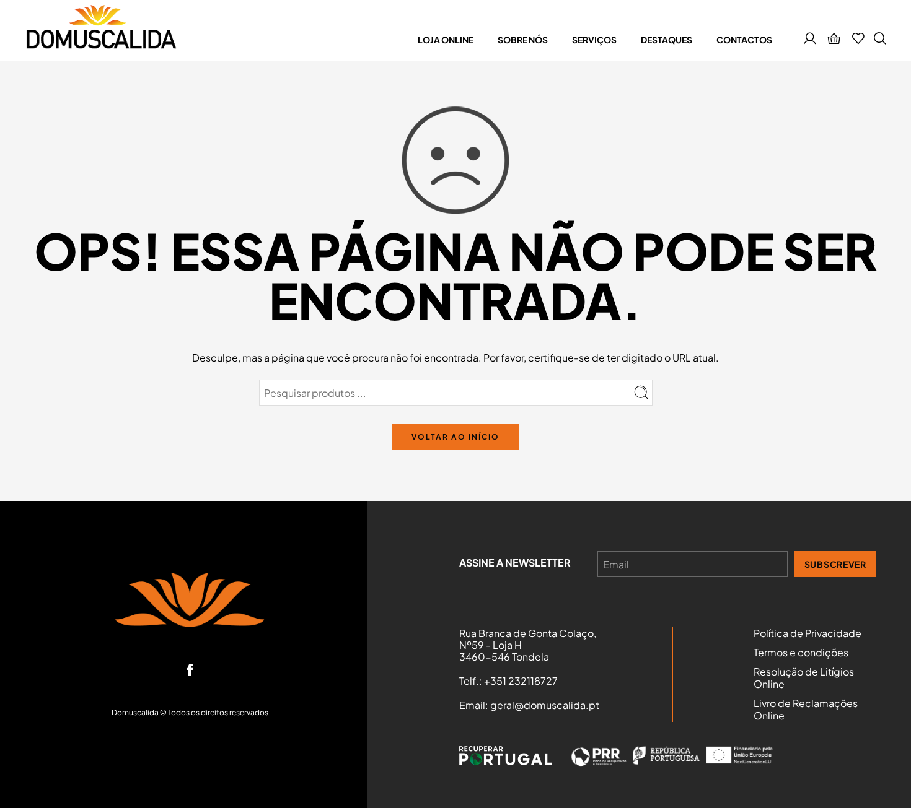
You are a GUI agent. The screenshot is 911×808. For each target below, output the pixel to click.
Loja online (445, 39)
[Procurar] (880, 39)
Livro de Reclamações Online (806, 709)
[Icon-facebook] (190, 670)
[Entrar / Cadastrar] (810, 39)
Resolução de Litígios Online (804, 678)
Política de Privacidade (807, 633)
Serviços (594, 39)
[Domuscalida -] (101, 30)
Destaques (666, 39)
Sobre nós (523, 39)
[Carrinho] (834, 39)
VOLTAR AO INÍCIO (455, 436)
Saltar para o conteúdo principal (87, 12)
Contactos (744, 39)
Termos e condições (801, 652)
